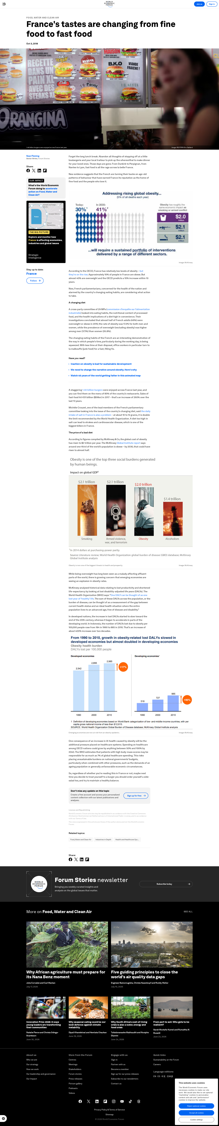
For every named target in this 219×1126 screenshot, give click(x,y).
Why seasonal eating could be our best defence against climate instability (87, 1025)
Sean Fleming (32, 156)
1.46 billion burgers (93, 390)
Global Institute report (128, 443)
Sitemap (110, 1114)
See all (188, 911)
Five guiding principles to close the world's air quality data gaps (144, 974)
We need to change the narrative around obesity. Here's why (104, 369)
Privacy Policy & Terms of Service (109, 1109)
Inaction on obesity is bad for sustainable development (101, 364)
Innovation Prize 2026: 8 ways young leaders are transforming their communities (43, 1025)
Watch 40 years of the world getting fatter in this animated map (106, 375)
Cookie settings (196, 1120)
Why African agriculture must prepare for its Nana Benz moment (65, 974)
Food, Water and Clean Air (42, 17)
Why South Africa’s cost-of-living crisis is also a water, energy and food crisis (129, 1025)
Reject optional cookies (196, 1106)
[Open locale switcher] (3, 1118)
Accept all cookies (196, 1113)
